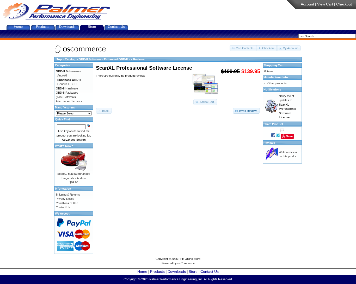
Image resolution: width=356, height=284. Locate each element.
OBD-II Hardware (67, 88)
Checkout (344, 4)
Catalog (70, 59)
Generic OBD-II (67, 84)
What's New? (64, 145)
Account (307, 4)
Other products (277, 83)
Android (62, 75)
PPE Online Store (189, 258)
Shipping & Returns (68, 194)
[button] (243, 48)
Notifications (272, 89)
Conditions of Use (67, 203)
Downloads (67, 27)
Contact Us (116, 27)
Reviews (139, 59)
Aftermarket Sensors (69, 101)
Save (289, 136)
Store (92, 27)
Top (59, 59)
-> (68, 71)
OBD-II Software (90, 59)
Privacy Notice (65, 198)
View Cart (325, 4)
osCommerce (186, 263)
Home (18, 27)
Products (43, 27)
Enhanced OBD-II (116, 59)
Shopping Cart (273, 65)
